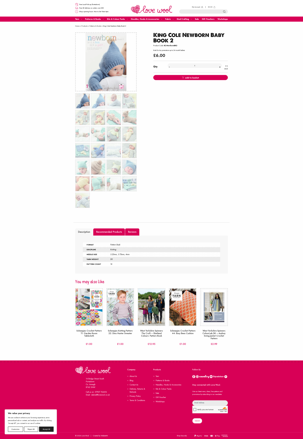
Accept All (46, 429)
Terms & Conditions (137, 400)
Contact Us (134, 384)
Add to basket (192, 77)
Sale (157, 393)
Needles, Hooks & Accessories (168, 384)
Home (77, 26)
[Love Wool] (151, 9)
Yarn (157, 376)
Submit (197, 420)
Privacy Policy (135, 396)
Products (84, 26)
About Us (133, 376)
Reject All (31, 429)
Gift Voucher (161, 397)
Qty (155, 66)
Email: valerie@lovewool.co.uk (98, 394)
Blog (131, 380)
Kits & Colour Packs (164, 389)
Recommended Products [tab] (109, 232)
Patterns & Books (95, 26)
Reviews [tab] (132, 232)
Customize (15, 429)
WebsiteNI (104, 436)
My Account (196, 7)
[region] (31, 421)
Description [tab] (84, 232)
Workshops (160, 401)
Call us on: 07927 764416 (96, 392)
